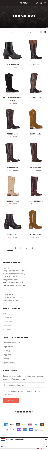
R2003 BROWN (12, 167)
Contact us (7, 317)
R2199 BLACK (35, 98)
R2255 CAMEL (35, 234)
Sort (27, 32)
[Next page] (38, 248)
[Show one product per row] (41, 32)
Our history (7, 321)
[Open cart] (45, 3)
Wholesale (7, 330)
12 (32, 248)
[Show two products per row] (45, 32)
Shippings (7, 355)
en (44, 448)
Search (5, 313)
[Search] (41, 3)
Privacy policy (9, 351)
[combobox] (24, 439)
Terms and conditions (12, 343)
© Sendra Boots (24, 412)
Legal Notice (31, 391)
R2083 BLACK (12, 234)
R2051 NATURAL (12, 201)
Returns (6, 359)
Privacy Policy (9, 394)
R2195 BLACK (35, 64)
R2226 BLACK (12, 134)
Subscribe (11, 401)
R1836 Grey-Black (12, 64)
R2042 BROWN (35, 167)
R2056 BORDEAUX (36, 201)
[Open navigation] (3, 3)
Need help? (7, 325)
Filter (9, 32)
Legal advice (8, 347)
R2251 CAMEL (35, 134)
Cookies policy (9, 363)
